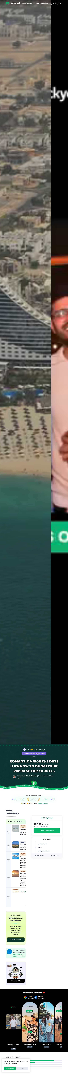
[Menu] (60, 3)
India (22, 1068)
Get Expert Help (15, 981)
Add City (38, 844)
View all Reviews (43, 803)
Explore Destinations (25, 3)
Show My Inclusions (15, 939)
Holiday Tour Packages (42, 3)
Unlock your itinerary (47, 831)
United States (10, 1068)
